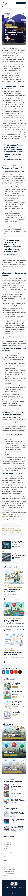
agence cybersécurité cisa (9, 524)
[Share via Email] (23, 599)
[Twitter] (9, 893)
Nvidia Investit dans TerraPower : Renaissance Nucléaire (19, 543)
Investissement (17, 618)
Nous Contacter (20, 3)
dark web (5, 532)
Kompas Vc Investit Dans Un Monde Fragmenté (12, 621)
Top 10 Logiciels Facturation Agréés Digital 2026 (12, 590)
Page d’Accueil (7, 887)
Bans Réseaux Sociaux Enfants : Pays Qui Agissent (17, 799)
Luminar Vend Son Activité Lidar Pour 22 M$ (17, 820)
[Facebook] (12, 893)
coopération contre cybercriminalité (12, 530)
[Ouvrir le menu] (25, 7)
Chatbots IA (14, 714)
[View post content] (6, 545)
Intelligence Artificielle (11, 27)
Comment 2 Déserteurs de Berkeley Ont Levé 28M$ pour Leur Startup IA (17, 828)
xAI (3, 466)
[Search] (3, 7)
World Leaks (21, 534)
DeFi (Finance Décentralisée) (13, 587)
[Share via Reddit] (16, 672)
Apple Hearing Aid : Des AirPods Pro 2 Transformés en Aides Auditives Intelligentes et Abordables (17, 815)
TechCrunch (16, 65)
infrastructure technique (9, 534)
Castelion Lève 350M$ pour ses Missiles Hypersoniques (19, 554)
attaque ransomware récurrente (11, 526)
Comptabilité (8, 585)
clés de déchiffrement (8, 528)
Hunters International (15, 532)
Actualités (8, 25)
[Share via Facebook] (17, 599)
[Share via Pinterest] (11, 672)
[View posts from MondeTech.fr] (7, 38)
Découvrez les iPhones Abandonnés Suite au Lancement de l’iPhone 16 (17, 793)
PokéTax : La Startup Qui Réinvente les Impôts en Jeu (16, 786)
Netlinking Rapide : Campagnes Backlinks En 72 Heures (13, 653)
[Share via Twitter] (20, 599)
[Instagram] (15, 893)
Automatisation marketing (12, 650)
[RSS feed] (18, 893)
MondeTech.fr (14, 37)
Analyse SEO (8, 648)
